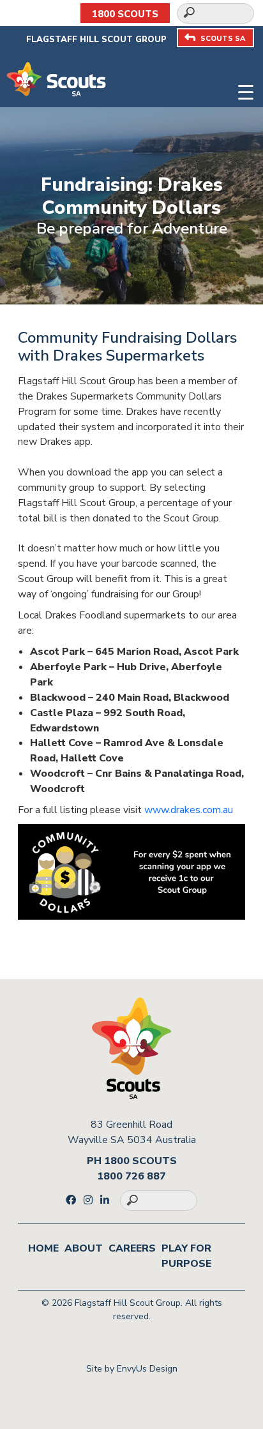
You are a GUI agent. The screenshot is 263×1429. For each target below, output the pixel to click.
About (83, 1248)
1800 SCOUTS (125, 14)
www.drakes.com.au (188, 810)
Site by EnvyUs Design (131, 1369)
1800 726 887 (131, 1176)
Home (43, 1248)
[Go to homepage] (56, 78)
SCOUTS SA (222, 38)
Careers (132, 1248)
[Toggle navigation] (246, 90)
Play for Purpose (186, 1256)
